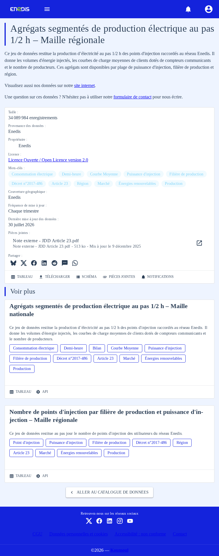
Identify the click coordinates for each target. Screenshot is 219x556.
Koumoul (119, 550)
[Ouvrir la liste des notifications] (188, 9)
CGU (37, 533)
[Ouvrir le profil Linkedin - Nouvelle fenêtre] (109, 521)
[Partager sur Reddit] (54, 263)
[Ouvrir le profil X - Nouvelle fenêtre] (89, 521)
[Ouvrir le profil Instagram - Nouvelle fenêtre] (120, 521)
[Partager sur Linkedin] (44, 263)
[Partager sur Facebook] (34, 263)
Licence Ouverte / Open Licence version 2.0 (48, 159)
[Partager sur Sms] (65, 263)
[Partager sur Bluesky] (13, 263)
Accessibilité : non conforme (140, 533)
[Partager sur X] (24, 263)
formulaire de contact (132, 96)
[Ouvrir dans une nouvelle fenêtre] (199, 243)
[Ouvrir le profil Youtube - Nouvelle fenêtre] (130, 521)
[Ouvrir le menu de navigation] (47, 9)
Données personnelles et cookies (78, 533)
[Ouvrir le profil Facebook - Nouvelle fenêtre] (99, 521)
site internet (84, 85)
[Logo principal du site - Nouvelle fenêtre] (17, 9)
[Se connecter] (208, 9)
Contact (180, 533)
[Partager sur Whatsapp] (75, 263)
